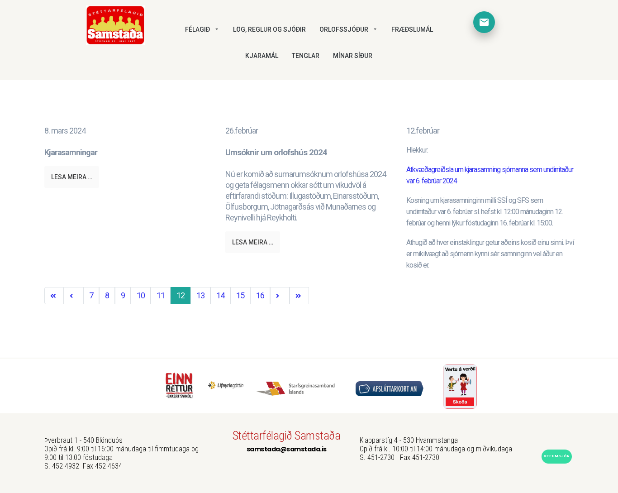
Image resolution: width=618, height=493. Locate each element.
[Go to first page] (54, 295)
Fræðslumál (412, 29)
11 (161, 295)
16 (260, 295)
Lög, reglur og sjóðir (269, 29)
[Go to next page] (280, 295)
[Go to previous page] (73, 295)
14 (220, 295)
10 (141, 295)
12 (180, 295)
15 (240, 295)
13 (200, 295)
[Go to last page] (299, 295)
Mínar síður (352, 55)
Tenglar (305, 55)
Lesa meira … (71, 177)
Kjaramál (261, 55)
